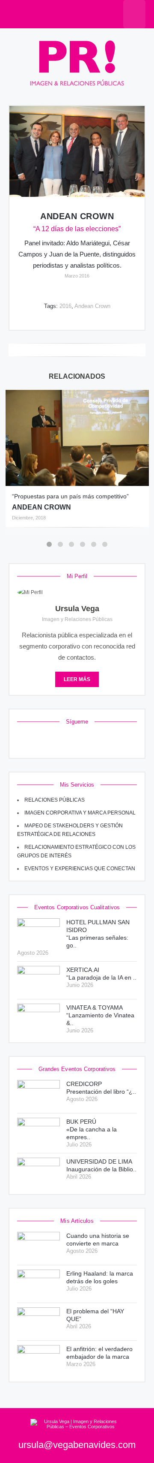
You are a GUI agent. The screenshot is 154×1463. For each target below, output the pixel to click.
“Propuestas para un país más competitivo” (70, 496)
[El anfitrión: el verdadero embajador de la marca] (38, 1359)
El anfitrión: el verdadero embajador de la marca (99, 1352)
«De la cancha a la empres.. (91, 1129)
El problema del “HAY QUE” (95, 1315)
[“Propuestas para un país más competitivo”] (77, 438)
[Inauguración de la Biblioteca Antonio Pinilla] (38, 1172)
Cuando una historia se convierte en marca (97, 1239)
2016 (65, 306)
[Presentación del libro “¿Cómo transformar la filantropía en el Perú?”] (38, 1094)
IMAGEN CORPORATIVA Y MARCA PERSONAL (80, 813)
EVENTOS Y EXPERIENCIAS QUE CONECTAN (79, 869)
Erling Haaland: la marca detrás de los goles (99, 1277)
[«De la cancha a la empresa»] (38, 1132)
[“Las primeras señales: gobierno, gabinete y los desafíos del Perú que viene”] (38, 932)
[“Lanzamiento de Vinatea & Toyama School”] (38, 1018)
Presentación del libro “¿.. (101, 1087)
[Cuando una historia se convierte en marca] (38, 1246)
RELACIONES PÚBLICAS (54, 800)
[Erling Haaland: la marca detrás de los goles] (38, 1284)
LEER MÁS (77, 679)
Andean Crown (77, 216)
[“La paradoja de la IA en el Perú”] (38, 980)
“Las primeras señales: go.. (98, 934)
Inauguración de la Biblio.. (101, 1165)
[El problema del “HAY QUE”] (38, 1321)
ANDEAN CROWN (41, 507)
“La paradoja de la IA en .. (101, 973)
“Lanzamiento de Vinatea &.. (100, 1015)
